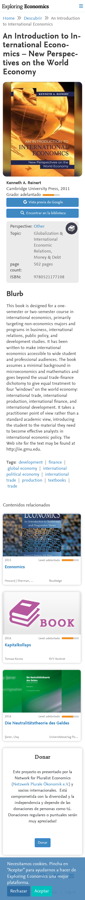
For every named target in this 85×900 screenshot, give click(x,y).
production (32, 480)
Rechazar (18, 891)
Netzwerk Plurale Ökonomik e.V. (41, 784)
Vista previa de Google (45, 202)
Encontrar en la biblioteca (45, 213)
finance (55, 462)
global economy (22, 468)
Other (39, 226)
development (31, 462)
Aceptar (41, 891)
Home (9, 18)
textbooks (57, 480)
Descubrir (33, 18)
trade (12, 486)
